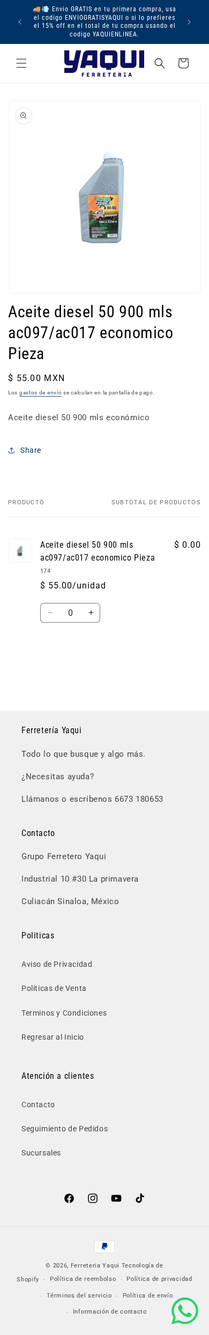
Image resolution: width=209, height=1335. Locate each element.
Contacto (38, 1104)
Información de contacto (110, 1311)
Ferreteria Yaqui (96, 1265)
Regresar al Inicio (52, 1037)
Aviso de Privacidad (56, 964)
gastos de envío (40, 393)
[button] (21, 63)
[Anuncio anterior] (20, 22)
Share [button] (30, 450)
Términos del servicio (79, 1295)
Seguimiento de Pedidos (64, 1128)
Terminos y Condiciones (64, 1013)
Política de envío (148, 1295)
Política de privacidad (159, 1279)
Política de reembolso (83, 1279)
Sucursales (41, 1152)
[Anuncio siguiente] (189, 22)
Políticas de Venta (54, 988)
